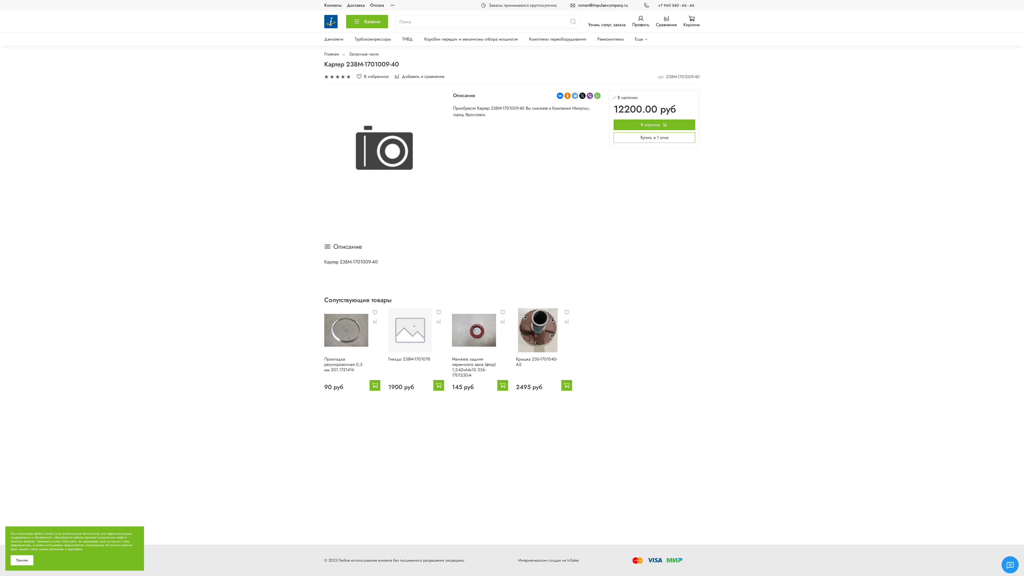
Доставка (356, 5)
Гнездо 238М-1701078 (409, 359)
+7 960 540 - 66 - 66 (676, 5)
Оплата (377, 5)
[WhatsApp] (597, 96)
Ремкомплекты (610, 39)
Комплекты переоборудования (557, 39)
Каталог (372, 21)
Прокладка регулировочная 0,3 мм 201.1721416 (343, 364)
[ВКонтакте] (560, 96)
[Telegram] (575, 96)
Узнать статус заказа (607, 25)
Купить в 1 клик (655, 137)
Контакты (333, 5)
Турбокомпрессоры (373, 39)
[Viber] (590, 96)
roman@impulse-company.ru (603, 5)
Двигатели (333, 39)
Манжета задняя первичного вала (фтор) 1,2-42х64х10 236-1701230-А (474, 367)
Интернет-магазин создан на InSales (548, 560)
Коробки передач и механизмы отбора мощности (471, 39)
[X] (582, 96)
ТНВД (407, 39)
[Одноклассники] (567, 96)
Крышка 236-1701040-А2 (536, 361)
